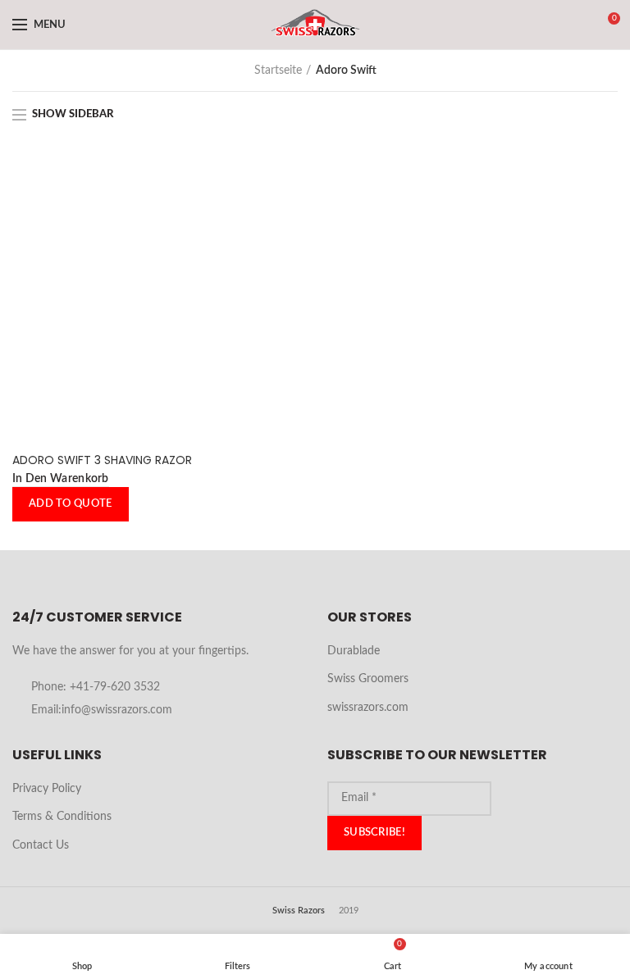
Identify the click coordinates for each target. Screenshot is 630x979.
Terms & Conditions (62, 816)
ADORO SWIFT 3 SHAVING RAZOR (102, 460)
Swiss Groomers (368, 679)
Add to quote (70, 504)
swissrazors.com (368, 707)
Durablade (353, 651)
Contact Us (40, 845)
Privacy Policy (46, 789)
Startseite (278, 70)
